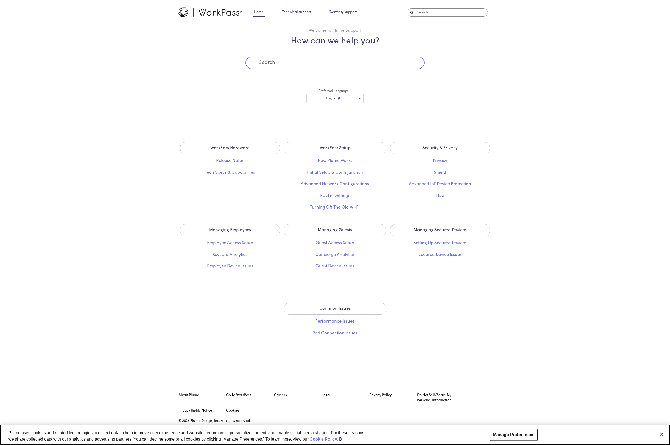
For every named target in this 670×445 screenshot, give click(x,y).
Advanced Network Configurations (335, 184)
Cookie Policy (323, 439)
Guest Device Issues (335, 266)
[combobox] (452, 12)
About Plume (188, 395)
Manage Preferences (514, 434)
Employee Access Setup (230, 243)
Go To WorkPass (238, 395)
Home (259, 12)
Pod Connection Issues (334, 333)
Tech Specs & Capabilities (230, 173)
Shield (440, 173)
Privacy (440, 161)
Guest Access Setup (335, 243)
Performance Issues (334, 321)
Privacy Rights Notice (195, 410)
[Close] (661, 434)
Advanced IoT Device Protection (440, 184)
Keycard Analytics (230, 255)
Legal (326, 395)
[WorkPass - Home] (209, 12)
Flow (440, 196)
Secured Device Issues (440, 255)
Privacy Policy (381, 395)
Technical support (296, 12)
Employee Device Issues (230, 266)
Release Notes (230, 161)
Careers (280, 395)
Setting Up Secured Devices (440, 243)
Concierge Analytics (335, 255)
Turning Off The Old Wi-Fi (335, 207)
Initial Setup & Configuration (335, 173)
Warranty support (343, 12)
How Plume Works (335, 161)
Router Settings (335, 196)
